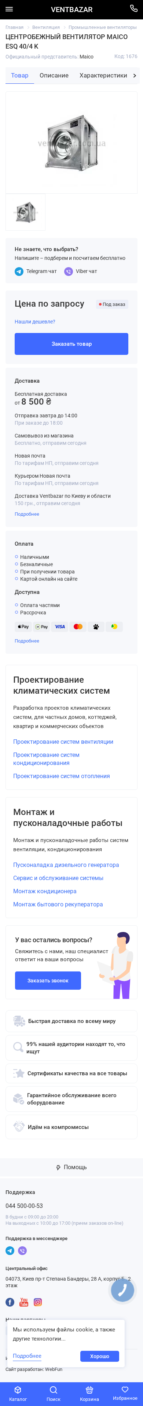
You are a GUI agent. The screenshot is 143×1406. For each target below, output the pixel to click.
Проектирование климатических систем (61, 685)
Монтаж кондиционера (45, 891)
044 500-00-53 (24, 1205)
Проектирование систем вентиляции (63, 741)
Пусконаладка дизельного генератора (66, 864)
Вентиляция (46, 27)
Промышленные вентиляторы (103, 27)
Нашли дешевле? (35, 322)
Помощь (74, 1167)
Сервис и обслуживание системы (58, 878)
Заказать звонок (48, 981)
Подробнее (27, 514)
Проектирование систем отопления (61, 776)
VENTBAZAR (71, 9)
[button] (135, 76)
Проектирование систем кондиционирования (46, 758)
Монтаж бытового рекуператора (58, 904)
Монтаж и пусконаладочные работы (67, 817)
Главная (14, 27)
